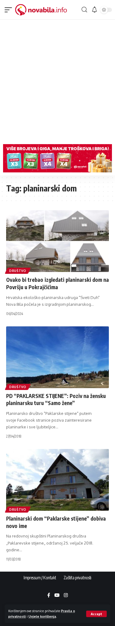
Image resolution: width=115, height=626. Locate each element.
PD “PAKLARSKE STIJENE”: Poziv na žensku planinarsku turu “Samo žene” (56, 399)
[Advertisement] (57, 80)
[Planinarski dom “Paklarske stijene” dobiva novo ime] (57, 480)
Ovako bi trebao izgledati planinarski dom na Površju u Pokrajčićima (57, 283)
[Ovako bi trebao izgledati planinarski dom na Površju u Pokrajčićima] (57, 241)
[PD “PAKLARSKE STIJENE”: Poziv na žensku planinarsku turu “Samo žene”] (57, 357)
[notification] (94, 9)
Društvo (17, 271)
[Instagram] (66, 595)
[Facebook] (48, 595)
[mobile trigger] (10, 9)
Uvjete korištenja (42, 616)
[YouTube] (57, 595)
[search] (84, 9)
